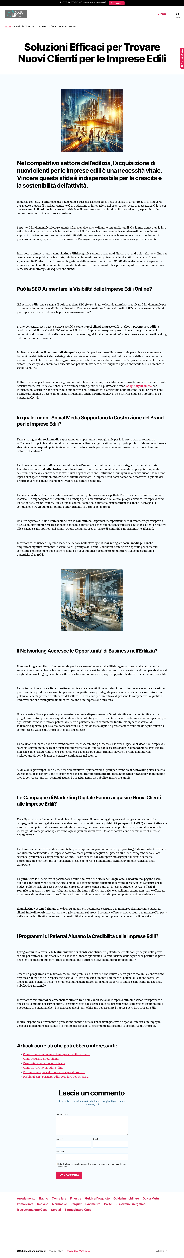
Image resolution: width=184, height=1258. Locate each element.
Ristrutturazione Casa (32, 1209)
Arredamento (26, 1198)
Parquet (76, 1204)
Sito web (60, 1151)
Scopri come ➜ (117, 3)
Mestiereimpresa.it (35, 1251)
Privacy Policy (55, 1251)
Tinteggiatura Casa (77, 1209)
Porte (108, 1204)
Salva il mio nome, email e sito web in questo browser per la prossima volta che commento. (92, 1165)
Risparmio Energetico (130, 1204)
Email (96, 1139)
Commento (61, 1115)
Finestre (75, 1198)
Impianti (43, 1204)
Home (8, 26)
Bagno (43, 1198)
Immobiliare (25, 1204)
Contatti (162, 13)
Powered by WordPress (78, 1251)
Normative (59, 1204)
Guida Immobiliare (126, 1198)
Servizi (56, 1209)
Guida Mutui (151, 1198)
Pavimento (92, 1204)
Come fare (59, 1198)
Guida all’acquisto (97, 1198)
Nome (59, 1139)
